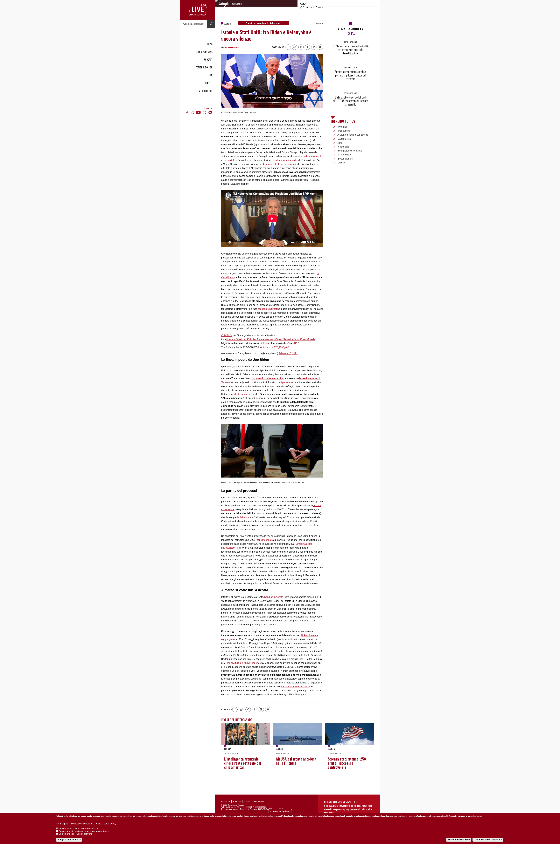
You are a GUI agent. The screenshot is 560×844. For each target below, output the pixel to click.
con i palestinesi (285, 382)
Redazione (225, 801)
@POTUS (226, 335)
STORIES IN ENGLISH (203, 67)
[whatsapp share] (294, 47)
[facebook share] (307, 47)
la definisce (243, 517)
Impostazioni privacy (280, 811)
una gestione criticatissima (295, 686)
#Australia (287, 339)
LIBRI (210, 75)
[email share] (320, 47)
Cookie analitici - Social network (75, 834)
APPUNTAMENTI (205, 91)
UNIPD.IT (208, 83)
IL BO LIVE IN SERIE (204, 51)
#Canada (230, 339)
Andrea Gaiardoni (231, 47)
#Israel (266, 343)
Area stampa (259, 801)
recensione (343, 147)
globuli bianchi (345, 158)
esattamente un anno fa (285, 160)
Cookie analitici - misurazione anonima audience (83, 831)
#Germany (269, 339)
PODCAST (208, 59)
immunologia (344, 154)
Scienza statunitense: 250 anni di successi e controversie (347, 763)
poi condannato (265, 540)
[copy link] (288, 47)
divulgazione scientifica (349, 150)
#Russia (311, 339)
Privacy (247, 801)
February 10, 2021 (288, 353)
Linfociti (341, 162)
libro (339, 143)
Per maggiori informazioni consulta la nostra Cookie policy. (86, 823)
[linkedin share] (313, 47)
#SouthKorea (300, 339)
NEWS (209, 44)
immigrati (342, 127)
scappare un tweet (267, 309)
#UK (246, 339)
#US (295, 343)
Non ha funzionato (273, 597)
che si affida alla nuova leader (242, 663)
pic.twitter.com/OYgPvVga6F (274, 347)
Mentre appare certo (244, 394)
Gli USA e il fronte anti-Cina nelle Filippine (296, 761)
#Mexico (239, 339)
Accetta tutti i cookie (458, 839)
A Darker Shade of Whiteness (352, 135)
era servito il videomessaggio (281, 164)
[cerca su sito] (211, 24)
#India (252, 339)
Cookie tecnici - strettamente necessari (78, 828)
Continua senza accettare (488, 839)
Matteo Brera (344, 139)
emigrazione (343, 131)
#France (259, 339)
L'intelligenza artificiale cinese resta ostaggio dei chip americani (242, 763)
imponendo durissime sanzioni (268, 378)
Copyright (237, 801)
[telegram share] (301, 47)
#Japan (278, 339)
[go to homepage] (197, 10)
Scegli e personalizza (69, 839)
